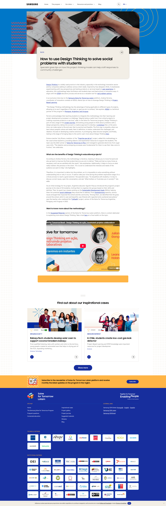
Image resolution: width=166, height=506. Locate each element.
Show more (83, 368)
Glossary (64, 419)
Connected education (33, 416)
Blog (99, 4)
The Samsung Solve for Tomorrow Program (40, 410)
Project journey (66, 413)
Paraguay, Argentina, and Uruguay (76, 111)
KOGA (107, 109)
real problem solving (104, 94)
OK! (129, 503)
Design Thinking (51, 85)
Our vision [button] (68, 4)
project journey (70, 123)
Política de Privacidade (105, 503)
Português (120, 407)
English (126, 407)
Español (132, 407)
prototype (100, 125)
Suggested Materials (58, 213)
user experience (107, 89)
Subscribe (132, 381)
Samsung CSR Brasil (109, 413)
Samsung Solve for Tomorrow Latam (81, 98)
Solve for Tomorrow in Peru (76, 143)
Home (46, 4)
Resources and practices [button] (85, 4)
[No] (164, 503)
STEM (59, 94)
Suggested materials (68, 416)
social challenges (65, 192)
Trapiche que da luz (85, 138)
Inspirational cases (67, 407)
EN (124, 4)
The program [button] (56, 4)
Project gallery (66, 410)
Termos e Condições (121, 503)
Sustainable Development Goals (93, 190)
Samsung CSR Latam (109, 410)
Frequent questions (33, 413)
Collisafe (75, 199)
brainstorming (100, 192)
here (107, 134)
